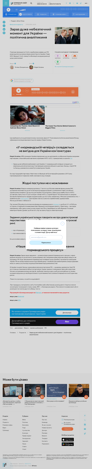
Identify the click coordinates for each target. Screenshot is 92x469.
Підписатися (46, 242)
